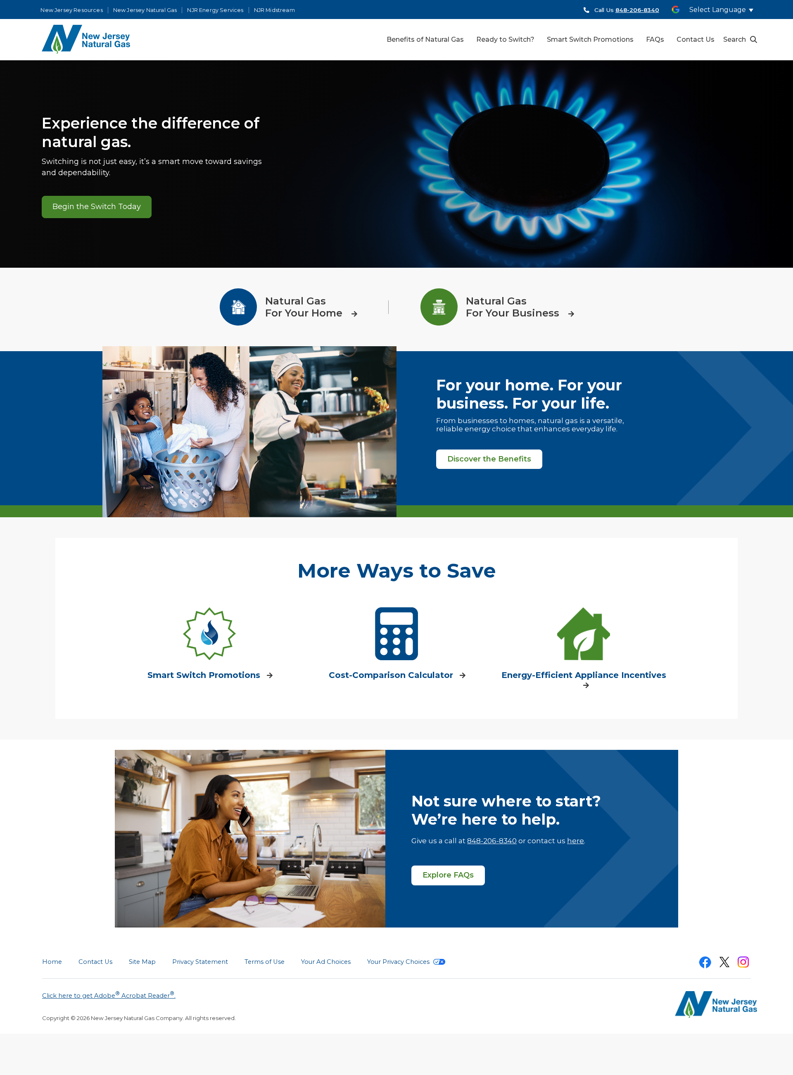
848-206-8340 (492, 841)
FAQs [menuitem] (655, 39)
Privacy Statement (200, 962)
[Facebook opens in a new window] (705, 964)
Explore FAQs (448, 875)
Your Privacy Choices (399, 962)
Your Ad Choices (326, 962)
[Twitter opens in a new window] (724, 963)
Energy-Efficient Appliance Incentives (583, 675)
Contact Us (95, 962)
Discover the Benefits (489, 459)
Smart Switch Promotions (205, 675)
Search (734, 39)
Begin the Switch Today (96, 206)
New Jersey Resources (71, 10)
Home (52, 962)
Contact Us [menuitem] (696, 39)
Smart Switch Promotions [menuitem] (590, 39)
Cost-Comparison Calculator (392, 675)
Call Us (626, 10)
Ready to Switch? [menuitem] (505, 39)
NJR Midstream (274, 10)
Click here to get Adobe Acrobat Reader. (109, 994)
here (575, 841)
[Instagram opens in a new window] (743, 963)
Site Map (142, 962)
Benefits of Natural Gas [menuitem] (425, 39)
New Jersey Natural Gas (145, 10)
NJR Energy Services (215, 10)
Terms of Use (265, 962)
